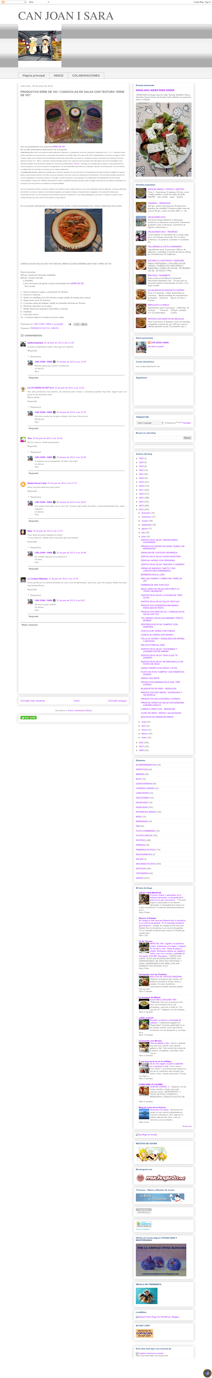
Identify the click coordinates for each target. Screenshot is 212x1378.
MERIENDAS (142, 821)
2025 (141, 458)
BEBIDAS (140, 774)
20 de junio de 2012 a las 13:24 (71, 361)
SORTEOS (141, 868)
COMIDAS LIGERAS (145, 788)
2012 (141, 509)
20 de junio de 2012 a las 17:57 (48, 530)
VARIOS (55, 328)
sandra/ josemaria (35, 342)
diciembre (146, 513)
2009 (141, 750)
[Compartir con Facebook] (83, 324)
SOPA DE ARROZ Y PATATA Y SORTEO (166, 189)
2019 (141, 482)
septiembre (146, 525)
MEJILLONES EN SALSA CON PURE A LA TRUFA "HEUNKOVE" (160, 590)
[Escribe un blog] (77, 324)
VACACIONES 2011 (157, 217)
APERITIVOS (142, 769)
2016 (141, 494)
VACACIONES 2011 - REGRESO (163, 232)
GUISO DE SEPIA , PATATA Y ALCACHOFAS (161, 713)
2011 (141, 742)
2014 (141, 502)
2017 (141, 490)
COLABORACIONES (86, 75)
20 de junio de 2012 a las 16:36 (47, 438)
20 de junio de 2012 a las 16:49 (71, 457)
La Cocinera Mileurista (37, 578)
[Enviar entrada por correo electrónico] (69, 324)
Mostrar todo (187, 1126)
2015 (141, 498)
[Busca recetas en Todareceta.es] (146, 1134)
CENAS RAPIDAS (144, 784)
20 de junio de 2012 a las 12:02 (69, 387)
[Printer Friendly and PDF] (28, 718)
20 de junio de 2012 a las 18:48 (71, 552)
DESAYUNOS (142, 802)
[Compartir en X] (80, 324)
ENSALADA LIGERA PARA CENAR (155, 90)
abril (143, 726)
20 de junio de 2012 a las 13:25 (71, 412)
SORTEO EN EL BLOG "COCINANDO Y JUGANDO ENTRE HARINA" (159, 650)
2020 (141, 478)
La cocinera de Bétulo (150, 997)
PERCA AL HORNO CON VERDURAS (158, 560)
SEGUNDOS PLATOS (146, 864)
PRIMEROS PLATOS (40, 328)
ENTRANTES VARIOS (146, 812)
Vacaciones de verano (159, 1110)
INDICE (58, 75)
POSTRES (140, 840)
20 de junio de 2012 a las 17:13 (62, 483)
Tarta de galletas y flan (160, 1043)
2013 (141, 505)
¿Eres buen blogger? (143, 1229)
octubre (145, 521)
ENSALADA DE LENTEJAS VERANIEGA (159, 552)
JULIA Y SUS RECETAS (150, 893)
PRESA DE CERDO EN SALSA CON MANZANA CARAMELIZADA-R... (162, 704)
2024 (141, 462)
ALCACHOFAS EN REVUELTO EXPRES (166, 290)
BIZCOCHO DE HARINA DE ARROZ (157, 717)
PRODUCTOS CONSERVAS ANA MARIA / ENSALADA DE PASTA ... (160, 606)
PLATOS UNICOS (144, 835)
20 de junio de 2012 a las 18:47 (71, 502)
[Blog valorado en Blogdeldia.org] (144, 1224)
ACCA (76, 164)
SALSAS (139, 859)
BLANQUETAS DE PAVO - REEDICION (158, 688)
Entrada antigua (117, 700)
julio (143, 532)
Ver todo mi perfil (155, 346)
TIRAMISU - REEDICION (159, 203)
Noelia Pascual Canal (36, 483)
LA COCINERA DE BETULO (40, 387)
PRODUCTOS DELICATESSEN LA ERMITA (160, 699)
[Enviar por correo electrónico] (75, 324)
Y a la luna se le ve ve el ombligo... (156, 1061)
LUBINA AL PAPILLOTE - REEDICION (158, 709)
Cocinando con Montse (150, 1041)
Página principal (34, 75)
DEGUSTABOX (143, 798)
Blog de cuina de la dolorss (152, 1107)
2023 (141, 466)
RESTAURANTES (144, 854)
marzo (144, 730)
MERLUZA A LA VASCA (158, 305)
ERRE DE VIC (58, 146)
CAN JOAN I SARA (66, 15)
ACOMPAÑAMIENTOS (146, 765)
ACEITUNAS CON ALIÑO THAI (163, 1000)
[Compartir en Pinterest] (86, 324)
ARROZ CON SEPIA (150, 678)
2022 (141, 470)
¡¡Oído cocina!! (146, 1018)
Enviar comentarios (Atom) (80, 710)
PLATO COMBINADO (145, 831)
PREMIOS (140, 845)
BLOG (138, 779)
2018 (141, 486)
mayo (144, 722)
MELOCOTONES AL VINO (153, 645)
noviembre (146, 517)
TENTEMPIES (142, 873)
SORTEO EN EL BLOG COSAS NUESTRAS (161, 556)
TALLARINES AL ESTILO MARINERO (165, 246)
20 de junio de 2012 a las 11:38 (59, 342)
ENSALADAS (142, 807)
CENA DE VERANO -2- (160, 1087)
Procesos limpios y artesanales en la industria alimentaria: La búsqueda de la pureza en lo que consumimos (166, 897)
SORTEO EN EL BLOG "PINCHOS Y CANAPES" (163, 564)
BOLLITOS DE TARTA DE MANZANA (166, 977)
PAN (138, 826)
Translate (186, 423)
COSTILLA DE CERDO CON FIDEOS (158, 631)
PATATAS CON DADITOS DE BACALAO (166, 319)
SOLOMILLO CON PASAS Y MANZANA (166, 260)
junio (143, 536)
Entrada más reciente (32, 700)
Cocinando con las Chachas (153, 974)
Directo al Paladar (147, 918)
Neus (29, 530)
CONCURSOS (142, 793)
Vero (29, 438)
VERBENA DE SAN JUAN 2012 (155, 585)
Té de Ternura (145, 941)
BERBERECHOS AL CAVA (152, 574)
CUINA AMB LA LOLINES (151, 1084)
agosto (144, 528)
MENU (139, 816)
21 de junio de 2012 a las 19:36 (63, 578)
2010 (141, 746)
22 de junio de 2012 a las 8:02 (70, 600)
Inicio (76, 700)
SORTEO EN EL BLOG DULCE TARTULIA (160, 601)
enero (144, 737)
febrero (145, 733)
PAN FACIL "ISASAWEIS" (159, 275)
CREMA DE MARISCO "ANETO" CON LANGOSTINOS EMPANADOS (158, 569)
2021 (141, 474)
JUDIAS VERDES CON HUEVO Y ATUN (159, 668)
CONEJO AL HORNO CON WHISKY (157, 635)
